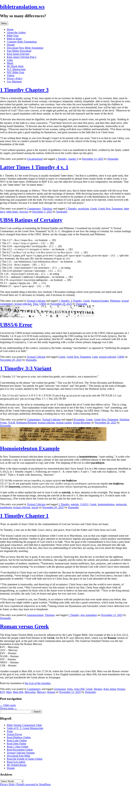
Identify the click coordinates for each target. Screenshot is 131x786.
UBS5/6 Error (16, 325)
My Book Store (15, 66)
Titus (35, 303)
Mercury (41, 692)
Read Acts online (16, 761)
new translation (89, 615)
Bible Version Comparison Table (24, 725)
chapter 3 (73, 158)
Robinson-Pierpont (26, 422)
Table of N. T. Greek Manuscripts (25, 728)
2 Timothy (76, 300)
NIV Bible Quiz (15, 72)
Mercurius (30, 692)
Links (10, 60)
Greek (93, 208)
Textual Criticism (36, 300)
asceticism (83, 208)
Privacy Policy (15, 78)
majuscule (121, 504)
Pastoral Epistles (100, 300)
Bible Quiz (13, 35)
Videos (10, 75)
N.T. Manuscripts (16, 69)
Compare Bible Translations (22, 41)
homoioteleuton (106, 504)
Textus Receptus (82, 422)
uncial (35, 507)
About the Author (16, 32)
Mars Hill (18, 692)
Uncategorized (35, 158)
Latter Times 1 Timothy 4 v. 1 (34, 167)
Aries (70, 689)
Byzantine (79, 419)
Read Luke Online (17, 740)
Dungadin (112, 158)
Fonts (10, 731)
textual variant (63, 422)
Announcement (35, 615)
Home (10, 29)
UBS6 (42, 303)
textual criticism (22, 303)
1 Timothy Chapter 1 (24, 516)
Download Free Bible (18, 755)
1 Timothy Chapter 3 (24, 90)
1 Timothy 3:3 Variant (26, 368)
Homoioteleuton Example (30, 448)
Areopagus (60, 689)
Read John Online (16, 743)
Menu (4, 23)
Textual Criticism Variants (21, 752)
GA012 (84, 504)
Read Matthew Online (19, 737)
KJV (2, 692)
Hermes (98, 689)
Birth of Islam (14, 38)
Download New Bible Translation (25, 47)
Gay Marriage (14, 81)
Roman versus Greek (24, 626)
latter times (12, 211)
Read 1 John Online (17, 746)
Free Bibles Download (19, 50)
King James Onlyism (18, 53)
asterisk (75, 504)
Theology (47, 208)
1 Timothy (61, 158)
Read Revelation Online (20, 749)
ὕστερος (23, 211)
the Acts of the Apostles (37, 683)
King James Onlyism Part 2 (21, 57)
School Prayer (14, 734)
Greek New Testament (110, 208)
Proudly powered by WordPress (33, 784)
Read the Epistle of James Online (24, 758)
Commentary (34, 208)
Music (10, 63)
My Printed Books (17, 765)
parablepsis (6, 507)
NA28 (11, 422)
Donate (11, 44)
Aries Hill (79, 689)
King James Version (114, 689)
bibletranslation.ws (22, 7)
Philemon (115, 300)
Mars (9, 692)
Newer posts (8, 708)
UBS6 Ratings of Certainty (31, 220)
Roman (51, 692)
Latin (95, 356)
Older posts (8, 705)
